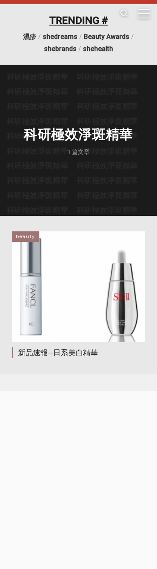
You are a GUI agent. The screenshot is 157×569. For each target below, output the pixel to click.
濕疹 (29, 37)
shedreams (60, 37)
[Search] (124, 14)
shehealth (98, 49)
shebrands (60, 49)
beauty (25, 236)
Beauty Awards (106, 37)
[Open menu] (144, 13)
